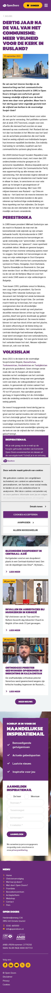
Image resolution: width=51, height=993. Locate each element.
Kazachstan (30, 361)
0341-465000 (12, 925)
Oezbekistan (24, 365)
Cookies (6, 984)
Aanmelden (16, 834)
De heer (17, 796)
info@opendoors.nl (15, 928)
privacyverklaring (19, 850)
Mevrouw (35, 796)
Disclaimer (7, 976)
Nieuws (8, 16)
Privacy (6, 980)
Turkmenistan (10, 365)
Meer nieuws (25, 701)
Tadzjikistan (41, 365)
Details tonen (36, 506)
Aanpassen (24, 522)
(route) (22, 920)
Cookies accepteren (25, 514)
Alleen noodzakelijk (25, 530)
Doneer (35, 5)
